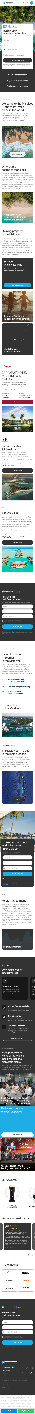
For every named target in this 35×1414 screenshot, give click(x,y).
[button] (26, 4)
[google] (20, 591)
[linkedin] (27, 1373)
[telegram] (22, 1373)
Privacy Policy (14, 65)
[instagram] (27, 1368)
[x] (31, 1373)
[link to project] (17, 539)
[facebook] (22, 1368)
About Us (4, 1373)
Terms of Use (7, 67)
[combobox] (6, 50)
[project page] (17, 398)
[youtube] (31, 1368)
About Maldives (6, 1370)
